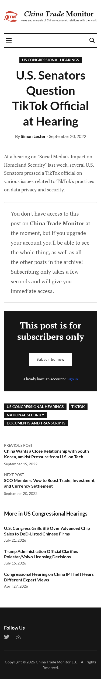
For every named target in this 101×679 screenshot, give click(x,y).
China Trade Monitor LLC (57, 662)
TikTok (78, 406)
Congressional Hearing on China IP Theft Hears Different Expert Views (49, 576)
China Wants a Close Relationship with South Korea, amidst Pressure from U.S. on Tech (46, 453)
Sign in (72, 378)
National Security (25, 415)
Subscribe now (51, 359)
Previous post (18, 445)
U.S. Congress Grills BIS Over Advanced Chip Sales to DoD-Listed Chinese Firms (47, 531)
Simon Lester (33, 136)
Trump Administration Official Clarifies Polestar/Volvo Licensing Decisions (41, 554)
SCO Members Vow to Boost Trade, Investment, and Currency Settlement (50, 483)
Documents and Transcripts (36, 423)
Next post (14, 474)
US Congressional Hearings (50, 60)
